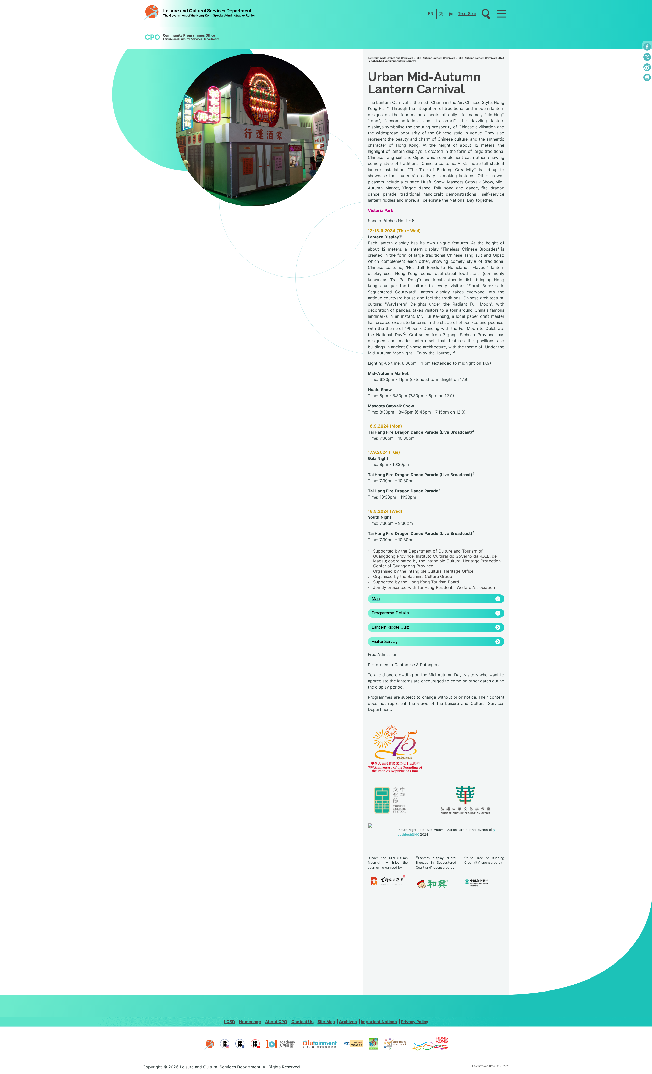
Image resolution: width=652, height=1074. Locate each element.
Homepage (250, 1021)
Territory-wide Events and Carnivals (390, 57)
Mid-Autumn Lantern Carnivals (436, 57)
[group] (252, 130)
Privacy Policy (414, 1021)
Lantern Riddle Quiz (390, 627)
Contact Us (302, 1021)
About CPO (276, 1021)
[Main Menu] (501, 13)
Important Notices (379, 1021)
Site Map (326, 1021)
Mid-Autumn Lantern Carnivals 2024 (481, 57)
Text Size (467, 13)
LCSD (229, 1021)
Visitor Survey (385, 642)
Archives (348, 1021)
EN (430, 13)
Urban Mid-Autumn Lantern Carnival (393, 60)
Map (376, 599)
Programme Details (390, 613)
